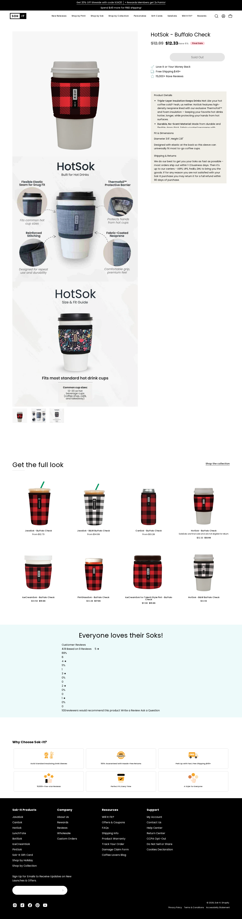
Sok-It (218, 902)
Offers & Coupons (113, 822)
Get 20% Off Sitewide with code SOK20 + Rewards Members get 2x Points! (121, 2)
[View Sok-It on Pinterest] (37, 905)
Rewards (62, 822)
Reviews (62, 828)
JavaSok (17, 817)
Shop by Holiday (22, 860)
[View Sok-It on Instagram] (14, 905)
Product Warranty (113, 839)
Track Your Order (113, 844)
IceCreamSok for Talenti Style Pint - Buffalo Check (148, 598)
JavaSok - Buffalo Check (38, 531)
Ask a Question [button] (150, 710)
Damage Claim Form (115, 849)
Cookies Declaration (160, 849)
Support (153, 810)
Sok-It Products (24, 810)
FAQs (105, 828)
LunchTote (19, 833)
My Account (154, 817)
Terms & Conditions (194, 907)
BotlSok (17, 839)
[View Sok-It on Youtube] (45, 905)
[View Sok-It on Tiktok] (22, 905)
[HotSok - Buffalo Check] (19, 415)
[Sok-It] (18, 16)
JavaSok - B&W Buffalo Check (93, 531)
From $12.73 (38, 534)
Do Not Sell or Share (159, 844)
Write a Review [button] (130, 710)
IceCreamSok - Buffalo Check (38, 597)
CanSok (17, 822)
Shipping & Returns (165, 155)
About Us (63, 817)
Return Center (156, 833)
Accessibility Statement (218, 907)
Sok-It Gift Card (22, 855)
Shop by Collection (24, 866)
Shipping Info (110, 833)
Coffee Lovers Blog (114, 855)
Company (64, 810)
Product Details (163, 95)
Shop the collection (218, 463)
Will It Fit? (108, 817)
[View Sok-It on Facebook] (29, 905)
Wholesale (64, 833)
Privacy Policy (175, 907)
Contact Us (154, 822)
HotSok (17, 828)
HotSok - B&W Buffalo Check (203, 597)
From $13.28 (148, 534)
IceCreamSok (21, 844)
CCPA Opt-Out (156, 839)
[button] (97, 16)
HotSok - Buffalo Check (203, 531)
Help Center (154, 828)
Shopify (225, 902)
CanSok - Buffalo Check (148, 531)
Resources (110, 810)
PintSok (17, 849)
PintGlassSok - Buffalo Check (93, 597)
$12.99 (204, 601)
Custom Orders (67, 839)
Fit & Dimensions (164, 133)
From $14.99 (93, 534)
